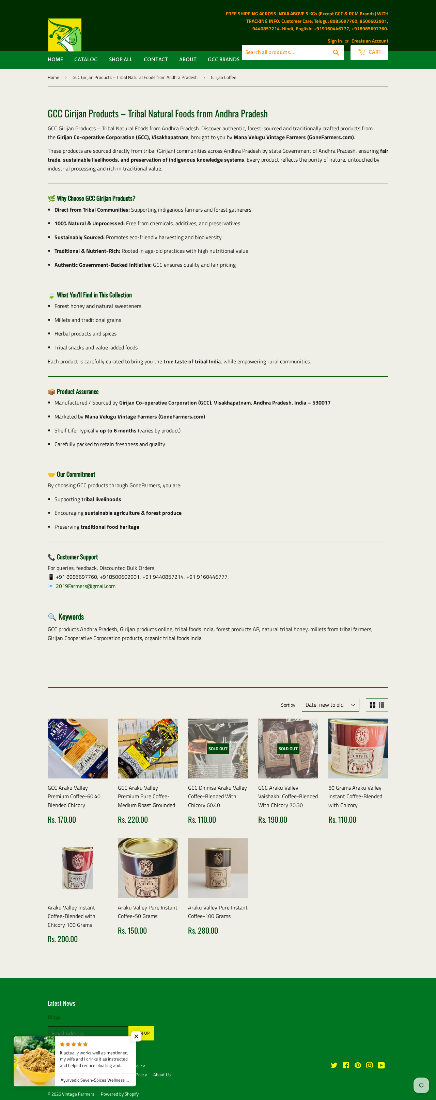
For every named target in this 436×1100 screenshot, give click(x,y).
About (188, 59)
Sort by (288, 704)
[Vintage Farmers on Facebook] (345, 1066)
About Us (162, 1074)
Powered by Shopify (120, 1093)
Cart (375, 52)
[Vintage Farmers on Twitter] (334, 1066)
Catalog (86, 59)
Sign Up (141, 1033)
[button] (136, 1036)
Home (55, 59)
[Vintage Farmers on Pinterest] (357, 1066)
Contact (156, 59)
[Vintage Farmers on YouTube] (381, 1066)
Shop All (121, 59)
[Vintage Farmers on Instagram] (369, 1066)
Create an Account (370, 40)
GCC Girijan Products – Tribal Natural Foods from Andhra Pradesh (135, 77)
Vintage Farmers (78, 1093)
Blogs (54, 1017)
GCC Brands (223, 59)
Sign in (335, 40)
